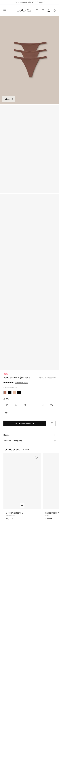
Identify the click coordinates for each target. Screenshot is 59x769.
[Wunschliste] (43, 10)
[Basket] (54, 10)
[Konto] (48, 10)
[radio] (6, 405)
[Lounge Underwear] (24, 10)
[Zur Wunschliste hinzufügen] (52, 423)
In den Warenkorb (24, 423)
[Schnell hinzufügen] (22, 505)
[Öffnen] (4, 10)
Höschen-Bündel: (20, 2)
